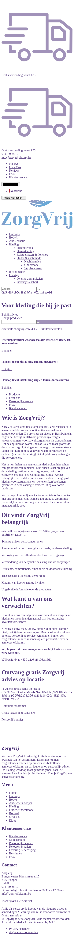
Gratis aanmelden (12, 915)
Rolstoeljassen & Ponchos (32, 254)
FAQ (12, 174)
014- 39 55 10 (10, 886)
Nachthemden (32, 261)
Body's (13, 799)
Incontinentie (17, 271)
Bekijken (7, 350)
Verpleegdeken (33, 268)
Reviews (14, 170)
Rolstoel (14, 813)
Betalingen (15, 853)
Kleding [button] (14, 244)
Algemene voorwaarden (23, 932)
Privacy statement (19, 928)
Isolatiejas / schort (27, 282)
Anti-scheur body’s (20, 803)
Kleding (14, 806)
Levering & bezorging (22, 850)
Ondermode (31, 264)
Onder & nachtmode (21, 809)
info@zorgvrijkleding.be (16, 893)
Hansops (14, 234)
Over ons (14, 397)
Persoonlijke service (21, 401)
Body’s (13, 237)
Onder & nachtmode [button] (29, 258)
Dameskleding (25, 251)
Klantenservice (18, 177)
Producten (15, 394)
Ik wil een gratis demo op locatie (21, 688)
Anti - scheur (17, 241)
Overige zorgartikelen (30, 278)
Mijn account (17, 839)
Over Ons (15, 167)
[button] (11, 184)
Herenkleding (25, 247)
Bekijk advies (10, 314)
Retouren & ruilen (20, 846)
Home (13, 792)
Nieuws (13, 163)
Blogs (12, 820)
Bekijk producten (12, 318)
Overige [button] (14, 275)
